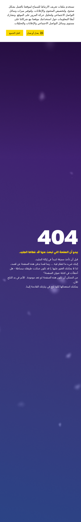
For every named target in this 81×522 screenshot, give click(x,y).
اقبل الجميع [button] (14, 33)
